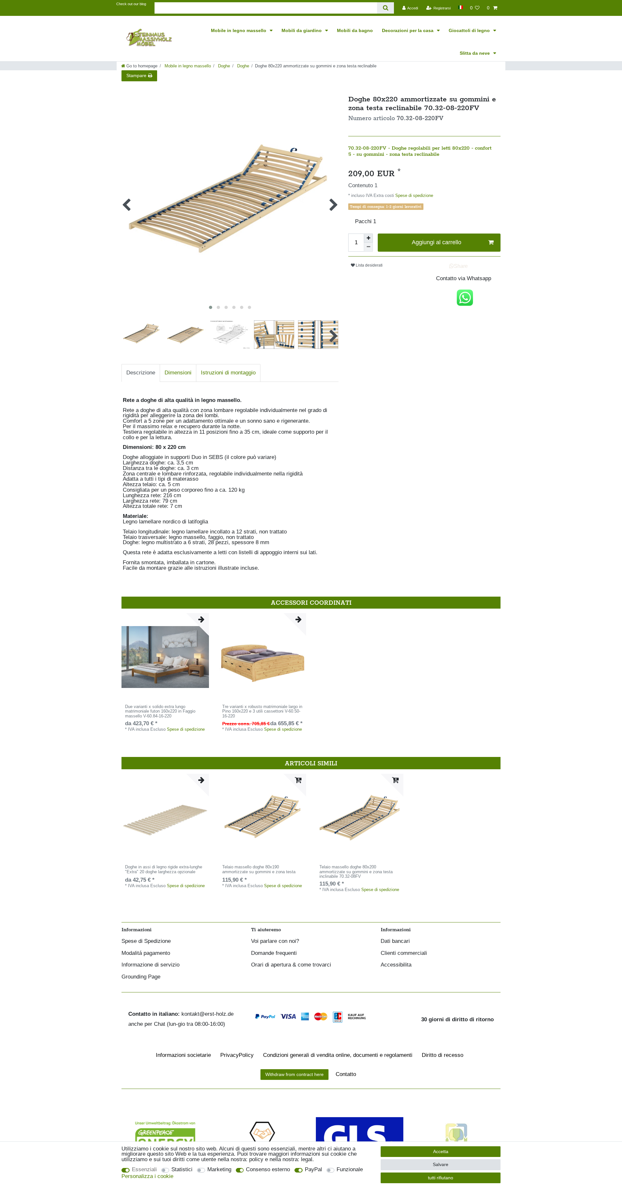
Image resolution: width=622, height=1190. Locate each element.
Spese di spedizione (413, 195)
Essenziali (144, 1170)
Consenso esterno (268, 1170)
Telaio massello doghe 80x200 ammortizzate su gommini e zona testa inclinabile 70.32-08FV (356, 872)
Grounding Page (140, 977)
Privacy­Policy (237, 1055)
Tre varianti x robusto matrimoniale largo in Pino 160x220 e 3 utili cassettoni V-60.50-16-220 (262, 711)
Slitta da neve (475, 53)
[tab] (140, 373)
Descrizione (140, 373)
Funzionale (350, 1170)
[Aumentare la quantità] (368, 238)
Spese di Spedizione (146, 941)
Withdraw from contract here (294, 1074)
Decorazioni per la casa (408, 30)
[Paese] (460, 7)
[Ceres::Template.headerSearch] (385, 8)
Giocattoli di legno (470, 30)
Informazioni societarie (183, 1055)
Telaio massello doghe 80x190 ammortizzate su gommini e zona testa (258, 869)
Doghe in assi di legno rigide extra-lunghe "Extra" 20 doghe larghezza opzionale (163, 869)
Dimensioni (178, 373)
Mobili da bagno (355, 30)
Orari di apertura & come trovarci (291, 965)
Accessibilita (396, 965)
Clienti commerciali (404, 953)
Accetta (440, 1151)
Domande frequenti (274, 953)
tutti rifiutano (440, 1177)
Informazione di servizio (150, 965)
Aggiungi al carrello (436, 242)
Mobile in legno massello (239, 30)
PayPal (313, 1170)
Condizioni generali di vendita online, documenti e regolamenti (337, 1055)
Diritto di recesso (442, 1055)
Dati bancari (395, 941)
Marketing (219, 1170)
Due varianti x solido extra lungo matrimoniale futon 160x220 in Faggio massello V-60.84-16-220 (160, 711)
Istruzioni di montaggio (228, 373)
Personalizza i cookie (147, 1176)
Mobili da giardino (302, 30)
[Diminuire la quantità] (368, 247)
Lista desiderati (369, 265)
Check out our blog (131, 4)
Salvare (440, 1164)
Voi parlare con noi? (275, 941)
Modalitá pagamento (145, 953)
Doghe (223, 65)
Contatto (346, 1074)
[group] (165, 657)
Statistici (181, 1170)
